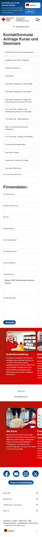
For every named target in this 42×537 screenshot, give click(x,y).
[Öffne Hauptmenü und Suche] (37, 19)
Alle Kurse (11, 431)
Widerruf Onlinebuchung (21, 482)
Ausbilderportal (22, 523)
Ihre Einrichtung (9, 194)
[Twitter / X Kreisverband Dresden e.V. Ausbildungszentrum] (35, 474)
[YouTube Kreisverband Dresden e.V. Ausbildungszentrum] (16, 474)
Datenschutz (22, 520)
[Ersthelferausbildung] (21, 341)
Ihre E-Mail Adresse (10, 240)
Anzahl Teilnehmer (9, 263)
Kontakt (14, 520)
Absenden (9, 322)
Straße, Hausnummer (11, 205)
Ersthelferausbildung (17, 354)
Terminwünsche (8, 274)
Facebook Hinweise (9, 523)
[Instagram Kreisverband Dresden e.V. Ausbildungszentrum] (26, 474)
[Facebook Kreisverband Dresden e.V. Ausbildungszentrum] (6, 474)
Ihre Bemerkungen (9, 298)
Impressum (7, 520)
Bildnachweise (33, 523)
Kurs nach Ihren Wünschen (12, 174)
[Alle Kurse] (21, 418)
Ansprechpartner (9, 228)
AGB (29, 520)
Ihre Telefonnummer (10, 251)
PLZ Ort (6, 217)
